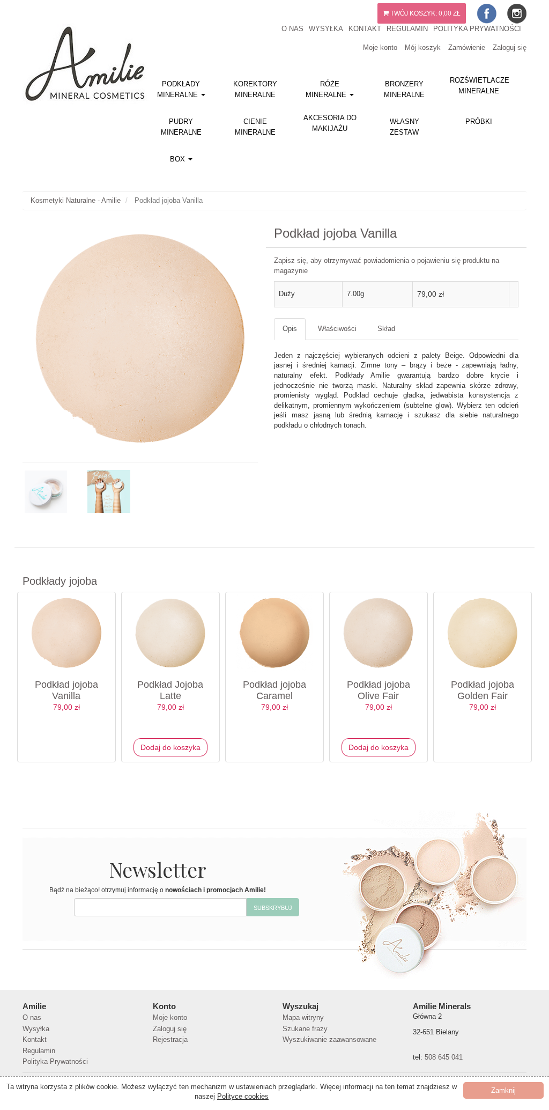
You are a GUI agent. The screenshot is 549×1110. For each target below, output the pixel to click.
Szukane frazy (305, 1029)
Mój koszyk (423, 47)
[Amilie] (70, 60)
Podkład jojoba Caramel (274, 690)
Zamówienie (466, 47)
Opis (290, 329)
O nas (292, 29)
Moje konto (380, 47)
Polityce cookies (243, 1096)
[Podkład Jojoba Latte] (170, 633)
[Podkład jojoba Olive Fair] (378, 633)
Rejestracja (170, 1039)
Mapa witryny (303, 1017)
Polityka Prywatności (477, 29)
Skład (386, 329)
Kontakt (364, 29)
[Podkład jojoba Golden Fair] (482, 633)
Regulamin (407, 29)
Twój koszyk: (425, 13)
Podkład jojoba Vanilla (66, 690)
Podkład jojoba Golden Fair (482, 690)
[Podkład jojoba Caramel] (274, 633)
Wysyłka (326, 29)
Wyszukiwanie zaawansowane (329, 1039)
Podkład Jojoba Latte (170, 690)
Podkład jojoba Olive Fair (378, 690)
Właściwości (337, 329)
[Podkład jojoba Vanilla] (66, 633)
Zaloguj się (509, 47)
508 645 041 (444, 1057)
